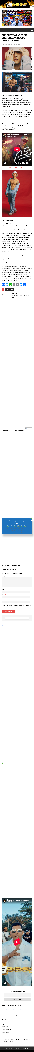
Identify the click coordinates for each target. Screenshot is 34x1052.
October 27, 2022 (7, 44)
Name (4, 589)
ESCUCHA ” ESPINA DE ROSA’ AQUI (12, 167)
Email (3, 595)
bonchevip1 (17, 44)
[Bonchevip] (17, 7)
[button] (32, 30)
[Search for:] (17, 618)
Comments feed (6, 1029)
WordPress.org (6, 1032)
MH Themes (27, 1048)
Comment (4, 576)
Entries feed (5, 1026)
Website (4, 600)
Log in (3, 1024)
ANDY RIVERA (9, 289)
